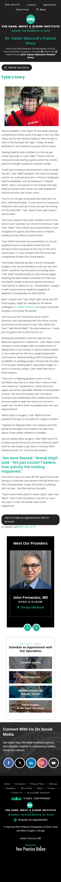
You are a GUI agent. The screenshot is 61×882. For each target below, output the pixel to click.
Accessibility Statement (38, 792)
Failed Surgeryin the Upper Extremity (30, 706)
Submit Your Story (18, 67)
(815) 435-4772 (12, 5)
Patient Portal (22, 9)
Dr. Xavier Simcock (24, 307)
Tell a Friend (26, 788)
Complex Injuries (31, 662)
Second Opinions (30, 677)
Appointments (49, 5)
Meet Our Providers (30, 543)
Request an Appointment (32, 819)
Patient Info (49, 51)
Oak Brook (22, 607)
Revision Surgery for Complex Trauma (30, 692)
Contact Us (16, 792)
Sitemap (53, 784)
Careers (51, 788)
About (39, 788)
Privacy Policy (37, 784)
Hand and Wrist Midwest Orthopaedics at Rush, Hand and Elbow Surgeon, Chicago (29, 50)
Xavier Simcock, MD (30, 838)
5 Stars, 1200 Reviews (37, 798)
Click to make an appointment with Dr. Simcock (26, 519)
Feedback (11, 788)
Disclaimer (20, 784)
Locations (31, 5)
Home (7, 784)
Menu (42, 10)
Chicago (9, 607)
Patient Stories (13, 54)
